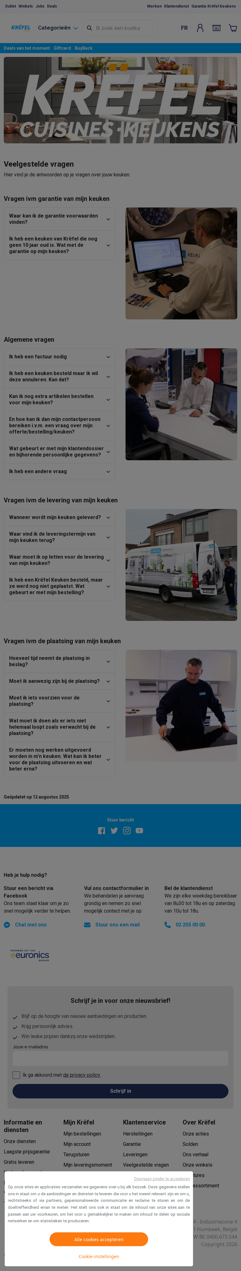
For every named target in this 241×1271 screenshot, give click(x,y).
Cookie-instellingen (99, 1256)
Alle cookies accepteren (99, 1239)
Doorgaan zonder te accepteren (162, 1178)
